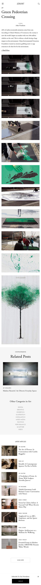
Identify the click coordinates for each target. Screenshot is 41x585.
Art (2, 8)
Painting (20, 422)
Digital (20, 407)
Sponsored (23, 486)
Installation (8, 388)
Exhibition (20, 412)
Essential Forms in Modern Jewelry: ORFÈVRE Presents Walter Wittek (29, 544)
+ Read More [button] (5, 50)
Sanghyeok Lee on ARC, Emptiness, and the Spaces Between (28, 518)
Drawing (20, 410)
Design (20, 500)
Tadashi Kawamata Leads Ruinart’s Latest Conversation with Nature (29, 491)
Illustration (20, 415)
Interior (24, 500)
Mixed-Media (20, 420)
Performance (20, 424)
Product (25, 539)
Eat (23, 461)
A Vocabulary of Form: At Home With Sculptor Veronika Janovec (28, 478)
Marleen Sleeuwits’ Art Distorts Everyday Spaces (20, 391)
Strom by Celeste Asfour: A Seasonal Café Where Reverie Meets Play (29, 505)
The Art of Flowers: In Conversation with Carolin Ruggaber (28, 451)
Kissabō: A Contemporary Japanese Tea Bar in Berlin (28, 465)
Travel (20, 461)
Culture (24, 527)
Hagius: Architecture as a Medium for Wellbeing (27, 531)
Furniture (25, 513)
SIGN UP (20, 581)
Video (20, 429)
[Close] (38, 576)
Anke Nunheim (20, 26)
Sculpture (20, 427)
